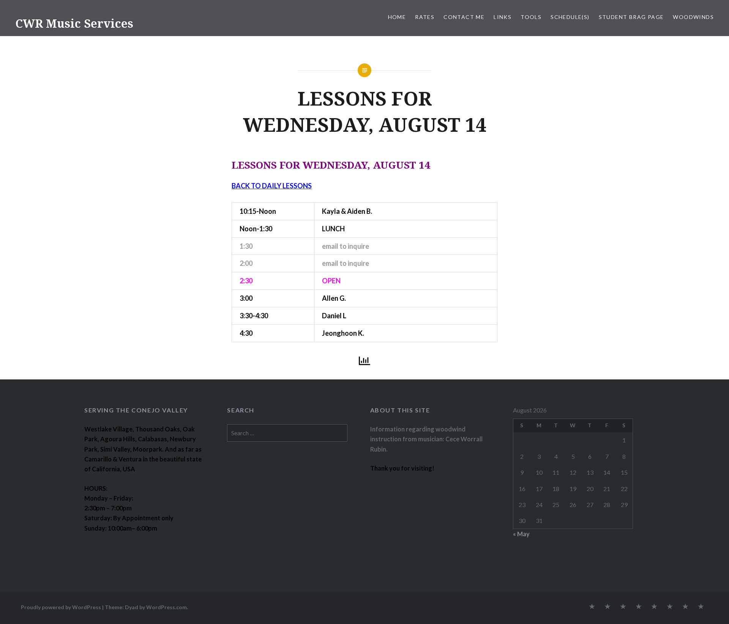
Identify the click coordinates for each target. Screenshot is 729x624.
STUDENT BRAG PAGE (631, 17)
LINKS (502, 17)
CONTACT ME (463, 17)
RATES (424, 17)
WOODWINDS (693, 17)
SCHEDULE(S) (570, 17)
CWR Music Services (74, 23)
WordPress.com (166, 607)
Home (397, 17)
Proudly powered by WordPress (61, 607)
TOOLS (531, 17)
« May (521, 533)
